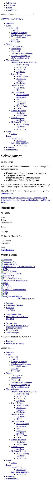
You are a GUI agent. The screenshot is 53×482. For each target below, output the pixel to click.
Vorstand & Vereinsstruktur (17, 325)
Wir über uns (11, 323)
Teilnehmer (21, 69)
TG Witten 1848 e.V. (26, 299)
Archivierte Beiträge (14, 305)
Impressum (10, 341)
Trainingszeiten (7, 193)
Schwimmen (11, 3)
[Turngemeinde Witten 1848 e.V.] (15, 280)
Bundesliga (10, 147)
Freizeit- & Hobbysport (20, 55)
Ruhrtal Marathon (18, 111)
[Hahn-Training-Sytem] (11, 278)
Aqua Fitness (16, 138)
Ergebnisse (20, 72)
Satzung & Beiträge (19, 33)
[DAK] (4, 269)
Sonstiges (10, 303)
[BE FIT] (7, 276)
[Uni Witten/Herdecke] (13, 289)
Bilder (18, 90)
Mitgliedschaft (12, 330)
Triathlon (10, 44)
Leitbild (14, 28)
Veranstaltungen (12, 60)
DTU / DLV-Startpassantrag (17, 317)
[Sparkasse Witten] (9, 262)
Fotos (18, 108)
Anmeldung (21, 67)
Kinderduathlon (17, 117)
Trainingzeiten (17, 46)
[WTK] (4, 292)
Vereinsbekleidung (18, 37)
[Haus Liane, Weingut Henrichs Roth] (18, 266)
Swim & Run (16, 74)
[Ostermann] (6, 260)
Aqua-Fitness (11, 10)
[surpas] (4, 283)
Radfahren (10, 5)
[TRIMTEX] (6, 287)
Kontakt (14, 39)
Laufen (9, 8)
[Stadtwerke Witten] (9, 264)
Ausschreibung (22, 65)
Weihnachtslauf (17, 92)
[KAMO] (5, 285)
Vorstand (15, 30)
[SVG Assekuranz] (9, 271)
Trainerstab (15, 51)
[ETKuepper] (11, 296)
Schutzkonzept (12, 150)
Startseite (10, 23)
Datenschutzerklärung (15, 343)
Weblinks (10, 308)
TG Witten (10, 310)
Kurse (8, 136)
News (8, 131)
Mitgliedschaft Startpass (21, 35)
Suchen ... (5, 14)
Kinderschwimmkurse (20, 143)
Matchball (10, 319)
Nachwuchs (16, 49)
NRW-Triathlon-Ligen (20, 58)
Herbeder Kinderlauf (19, 122)
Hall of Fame (21, 106)
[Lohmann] (4, 294)
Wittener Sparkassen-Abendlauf (24, 62)
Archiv (14, 134)
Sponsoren (15, 42)
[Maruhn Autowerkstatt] (11, 273)
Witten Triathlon (17, 85)
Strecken (20, 81)
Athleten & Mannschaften (21, 53)
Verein (8, 26)
